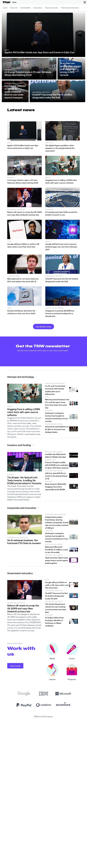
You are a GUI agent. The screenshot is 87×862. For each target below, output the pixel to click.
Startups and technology (20, 376)
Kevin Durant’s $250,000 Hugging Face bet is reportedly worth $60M (55, 486)
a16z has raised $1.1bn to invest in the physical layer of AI (56, 476)
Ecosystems (37, 8)
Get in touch (15, 666)
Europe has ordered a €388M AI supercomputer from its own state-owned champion (15, 91)
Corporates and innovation (21, 508)
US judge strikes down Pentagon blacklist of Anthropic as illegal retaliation (54, 621)
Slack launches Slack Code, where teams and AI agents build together (56, 560)
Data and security (51, 8)
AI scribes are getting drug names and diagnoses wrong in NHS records (70, 69)
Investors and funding (19, 445)
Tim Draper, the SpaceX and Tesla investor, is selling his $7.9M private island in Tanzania (24, 480)
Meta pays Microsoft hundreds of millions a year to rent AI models (56, 549)
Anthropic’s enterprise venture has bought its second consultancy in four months (56, 417)
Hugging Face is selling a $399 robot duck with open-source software (23, 412)
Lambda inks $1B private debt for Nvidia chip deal (55, 455)
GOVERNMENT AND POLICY (16, 603)
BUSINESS (10, 475)
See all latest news (43, 327)
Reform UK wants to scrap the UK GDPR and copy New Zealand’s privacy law (23, 608)
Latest (5, 8)
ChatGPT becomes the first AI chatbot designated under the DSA (56, 596)
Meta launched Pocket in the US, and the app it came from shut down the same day (57, 403)
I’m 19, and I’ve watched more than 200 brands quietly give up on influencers (55, 390)
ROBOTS (10, 406)
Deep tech (14, 8)
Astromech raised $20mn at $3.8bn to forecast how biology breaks (57, 429)
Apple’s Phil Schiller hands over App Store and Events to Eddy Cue (39, 52)
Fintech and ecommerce (70, 8)
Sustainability (25, 8)
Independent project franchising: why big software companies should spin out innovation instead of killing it (57, 522)
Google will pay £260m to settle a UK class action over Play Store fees (57, 585)
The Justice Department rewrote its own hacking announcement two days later (55, 608)
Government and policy (20, 573)
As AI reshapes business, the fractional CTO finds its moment (24, 541)
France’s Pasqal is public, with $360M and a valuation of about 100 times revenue (57, 465)
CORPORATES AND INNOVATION (17, 537)
